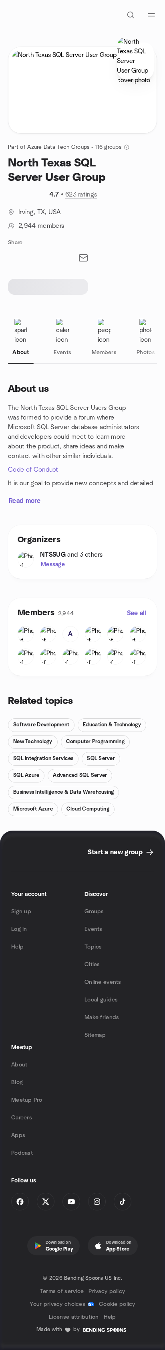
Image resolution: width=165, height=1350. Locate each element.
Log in (19, 929)
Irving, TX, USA (39, 212)
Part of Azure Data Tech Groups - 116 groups (64, 147)
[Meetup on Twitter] (45, 1201)
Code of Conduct (33, 469)
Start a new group (115, 852)
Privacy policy (107, 1291)
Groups (94, 911)
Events (94, 929)
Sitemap (95, 1035)
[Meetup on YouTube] (71, 1201)
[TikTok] (122, 1201)
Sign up (21, 911)
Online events (103, 982)
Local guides (101, 1000)
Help (17, 947)
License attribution (74, 1317)
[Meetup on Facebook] (20, 1201)
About (19, 1065)
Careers (21, 1118)
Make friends (102, 1017)
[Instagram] (97, 1201)
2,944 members (41, 226)
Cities (92, 964)
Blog (17, 1082)
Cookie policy (117, 1304)
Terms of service (62, 1291)
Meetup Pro (26, 1100)
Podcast (22, 1153)
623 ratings (81, 194)
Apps (18, 1135)
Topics (93, 947)
